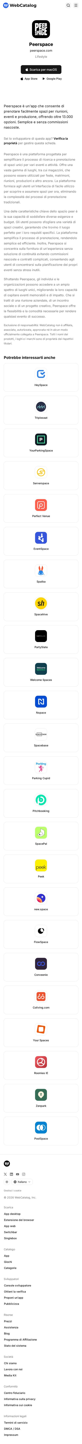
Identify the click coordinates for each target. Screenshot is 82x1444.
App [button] (6, 1255)
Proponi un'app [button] (13, 1297)
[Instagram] (23, 1174)
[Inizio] (19, 5)
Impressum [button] (11, 1434)
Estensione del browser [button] (19, 1219)
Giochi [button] (8, 1261)
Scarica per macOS (43, 69)
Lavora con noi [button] (13, 1369)
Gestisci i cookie (12, 1190)
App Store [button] (31, 78)
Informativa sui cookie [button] (18, 1405)
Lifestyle (41, 56)
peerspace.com (41, 50)
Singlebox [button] (10, 1238)
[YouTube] (17, 1174)
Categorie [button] (10, 1268)
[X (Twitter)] (5, 1174)
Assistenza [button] (11, 1327)
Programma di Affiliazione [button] (20, 1339)
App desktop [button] (12, 1213)
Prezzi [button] (8, 1321)
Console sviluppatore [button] (17, 1285)
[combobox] (22, 1182)
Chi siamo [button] (10, 1363)
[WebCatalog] (7, 1164)
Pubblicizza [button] (11, 1303)
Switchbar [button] (10, 1232)
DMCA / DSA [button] (12, 1428)
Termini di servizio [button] (15, 1422)
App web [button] (10, 1226)
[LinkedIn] (11, 1174)
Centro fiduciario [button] (14, 1392)
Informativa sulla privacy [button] (19, 1399)
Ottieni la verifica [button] (15, 1291)
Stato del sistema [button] (15, 1345)
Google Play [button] (54, 78)
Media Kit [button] (10, 1375)
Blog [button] (7, 1333)
